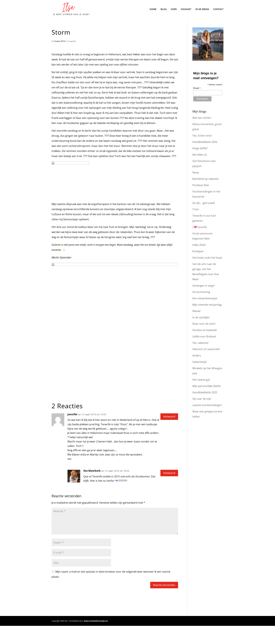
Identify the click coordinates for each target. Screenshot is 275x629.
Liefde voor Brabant (204, 336)
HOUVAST (186, 9)
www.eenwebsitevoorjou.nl (96, 621)
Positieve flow (200, 185)
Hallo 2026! (199, 245)
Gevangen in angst (203, 285)
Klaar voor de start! (203, 323)
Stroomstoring (201, 292)
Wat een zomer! (201, 118)
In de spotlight (201, 317)
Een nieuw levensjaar (205, 298)
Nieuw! (196, 311)
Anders (196, 355)
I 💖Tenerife (199, 227)
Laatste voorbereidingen (207, 405)
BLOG (164, 9)
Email (197, 88)
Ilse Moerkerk (92, 470)
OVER (174, 9)
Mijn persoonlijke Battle (206, 386)
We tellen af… (200, 154)
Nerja (195, 172)
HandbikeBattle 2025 (204, 392)
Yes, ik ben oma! (202, 135)
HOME (153, 9)
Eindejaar (198, 251)
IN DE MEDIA (202, 9)
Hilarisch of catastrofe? (206, 349)
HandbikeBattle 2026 (204, 142)
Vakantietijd (199, 362)
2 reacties (71, 41)
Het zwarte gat (201, 379)
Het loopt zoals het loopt (207, 257)
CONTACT (218, 9)
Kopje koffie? (200, 148)
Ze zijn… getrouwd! (203, 203)
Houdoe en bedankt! (204, 330)
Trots (195, 209)
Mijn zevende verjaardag (207, 304)
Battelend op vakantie (205, 179)
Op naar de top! (201, 398)
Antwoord (169, 416)
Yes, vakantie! (200, 343)
